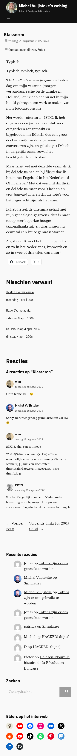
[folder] (6, 49)
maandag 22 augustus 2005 (30, 490)
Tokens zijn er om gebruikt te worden (46, 597)
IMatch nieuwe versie (20, 292)
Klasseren (14, 35)
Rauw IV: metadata (18, 310)
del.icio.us (19, 172)
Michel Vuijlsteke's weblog (43, 5)
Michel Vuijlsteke (27, 405)
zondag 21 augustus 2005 (29, 386)
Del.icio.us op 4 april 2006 (23, 329)
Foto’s (41, 50)
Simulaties (32, 583)
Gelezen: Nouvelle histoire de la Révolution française (47, 662)
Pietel (19, 485)
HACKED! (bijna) (55, 637)
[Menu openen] (8, 19)
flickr (50, 172)
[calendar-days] (6, 40)
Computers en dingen (22, 50)
